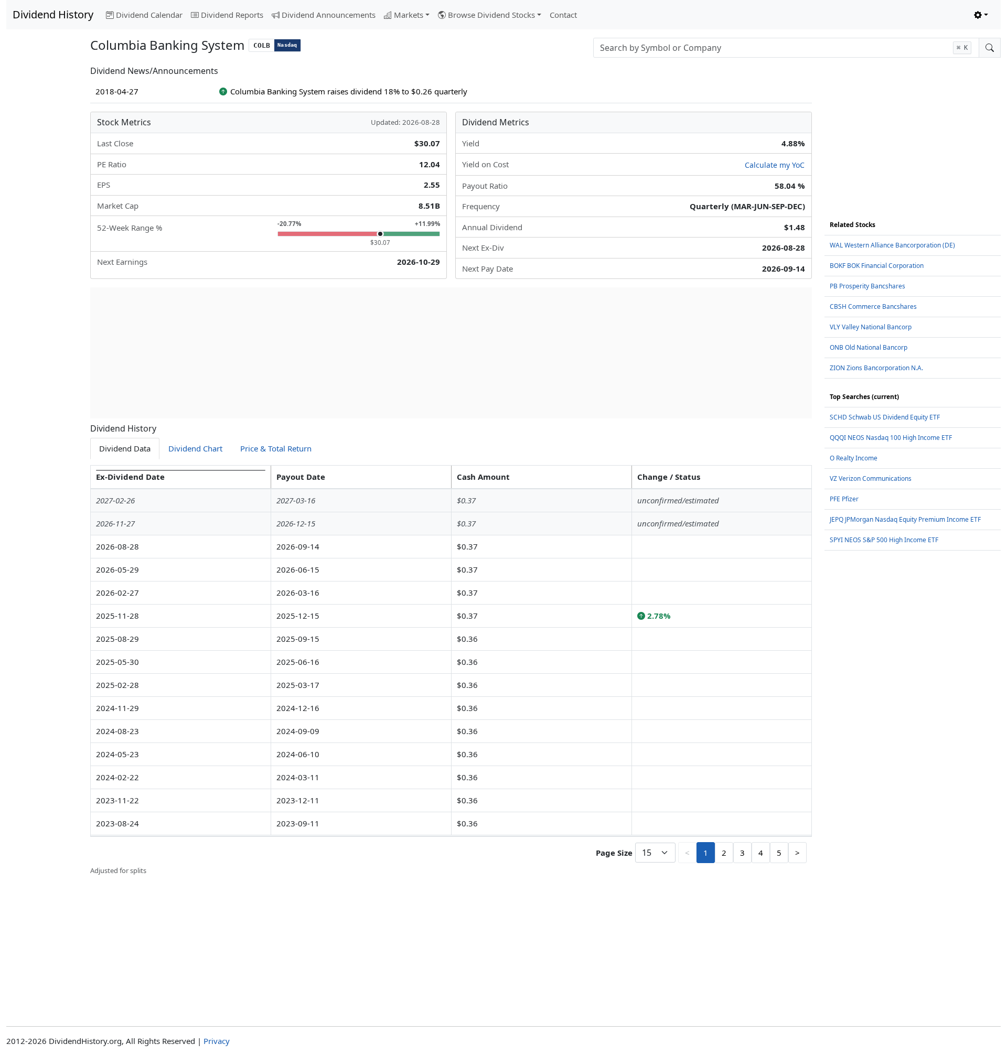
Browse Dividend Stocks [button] (491, 14)
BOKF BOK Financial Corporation (877, 265)
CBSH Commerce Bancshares (873, 306)
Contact (563, 14)
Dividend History (53, 14)
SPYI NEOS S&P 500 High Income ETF (884, 539)
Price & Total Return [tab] (276, 448)
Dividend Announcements (329, 14)
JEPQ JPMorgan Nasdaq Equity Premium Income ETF (905, 519)
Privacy (216, 1041)
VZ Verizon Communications (871, 478)
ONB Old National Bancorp (868, 347)
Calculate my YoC (775, 165)
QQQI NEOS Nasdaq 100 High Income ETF (891, 437)
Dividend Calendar (149, 14)
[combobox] (786, 48)
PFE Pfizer (844, 498)
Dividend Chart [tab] (195, 448)
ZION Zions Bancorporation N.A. (876, 367)
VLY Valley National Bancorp (871, 326)
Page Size (614, 852)
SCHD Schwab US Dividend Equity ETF (885, 417)
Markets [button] (408, 14)
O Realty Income (853, 458)
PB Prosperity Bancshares (867, 286)
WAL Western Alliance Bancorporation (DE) (892, 245)
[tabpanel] (451, 670)
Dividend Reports (232, 14)
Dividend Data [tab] (125, 448)
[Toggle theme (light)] (981, 15)
